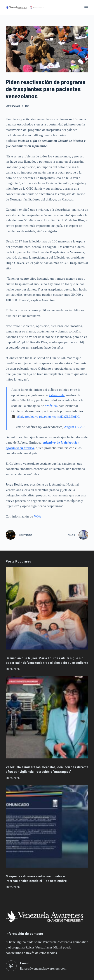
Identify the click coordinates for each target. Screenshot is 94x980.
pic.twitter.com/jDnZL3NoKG (59, 416)
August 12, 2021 (75, 427)
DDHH (29, 105)
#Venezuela (56, 395)
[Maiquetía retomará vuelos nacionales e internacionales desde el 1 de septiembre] (47, 826)
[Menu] (86, 8)
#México (51, 405)
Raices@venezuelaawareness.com (43, 968)
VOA (37, 516)
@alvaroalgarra (27, 416)
